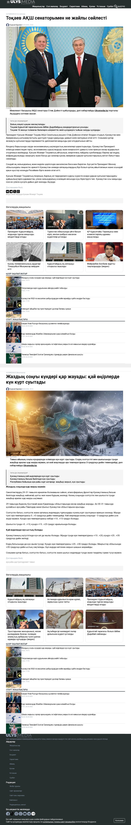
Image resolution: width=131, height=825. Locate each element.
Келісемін (119, 821)
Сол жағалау (52, 6)
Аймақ (84, 6)
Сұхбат (110, 6)
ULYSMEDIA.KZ (11, 14)
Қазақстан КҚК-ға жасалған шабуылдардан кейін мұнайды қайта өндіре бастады (55, 298)
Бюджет (64, 6)
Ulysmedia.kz (101, 110)
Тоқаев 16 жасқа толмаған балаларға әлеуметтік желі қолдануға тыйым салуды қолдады (55, 130)
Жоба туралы (15, 786)
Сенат (13, 194)
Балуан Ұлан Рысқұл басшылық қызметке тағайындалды (45, 323)
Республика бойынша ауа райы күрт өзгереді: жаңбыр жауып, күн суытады (47, 482)
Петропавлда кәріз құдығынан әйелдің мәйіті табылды (44, 288)
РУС (123, 6)
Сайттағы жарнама (17, 795)
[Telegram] (11, 191)
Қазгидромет (23, 562)
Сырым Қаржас (16, 25)
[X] (14, 191)
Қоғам (92, 6)
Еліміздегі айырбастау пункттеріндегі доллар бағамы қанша (46, 309)
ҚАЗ (119, 6)
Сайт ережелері (16, 791)
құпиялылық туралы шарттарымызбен (59, 822)
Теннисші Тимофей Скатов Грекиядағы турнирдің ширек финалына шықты (52, 354)
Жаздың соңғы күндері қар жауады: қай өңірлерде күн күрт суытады (50, 278)
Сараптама (74, 6)
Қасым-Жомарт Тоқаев (33, 194)
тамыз (32, 562)
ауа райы (10, 562)
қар (15, 562)
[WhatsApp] (18, 191)
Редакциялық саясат (18, 805)
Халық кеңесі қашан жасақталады (27, 124)
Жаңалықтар (38, 6)
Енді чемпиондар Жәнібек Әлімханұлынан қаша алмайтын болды (48, 334)
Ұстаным (101, 6)
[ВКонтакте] (7, 191)
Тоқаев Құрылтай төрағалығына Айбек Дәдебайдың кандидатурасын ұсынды (49, 127)
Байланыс (13, 800)
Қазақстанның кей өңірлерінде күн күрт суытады (34, 476)
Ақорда (19, 194)
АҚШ (8, 194)
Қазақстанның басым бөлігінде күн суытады (32, 479)
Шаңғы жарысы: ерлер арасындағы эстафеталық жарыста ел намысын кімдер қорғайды (58, 344)
